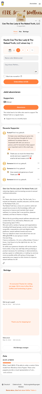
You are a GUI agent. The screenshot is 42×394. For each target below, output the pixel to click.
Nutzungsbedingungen (32, 384)
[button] (39, 4)
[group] (21, 108)
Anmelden (33, 4)
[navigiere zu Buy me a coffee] (2, 3)
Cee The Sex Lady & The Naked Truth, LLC (21, 23)
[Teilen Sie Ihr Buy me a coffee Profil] (39, 20)
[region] (21, 61)
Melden (21, 387)
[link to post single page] (21, 289)
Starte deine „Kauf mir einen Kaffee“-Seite (20, 390)
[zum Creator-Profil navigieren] (21, 17)
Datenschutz (17, 384)
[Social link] (4, 263)
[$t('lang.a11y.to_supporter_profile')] (8, 153)
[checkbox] (12, 76)
